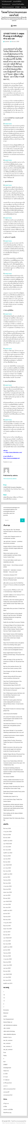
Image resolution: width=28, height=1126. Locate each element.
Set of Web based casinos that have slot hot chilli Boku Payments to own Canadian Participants (14, 695)
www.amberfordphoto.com (10, 509)
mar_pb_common (7, 1049)
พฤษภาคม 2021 (7, 928)
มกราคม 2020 (7, 977)
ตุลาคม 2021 (6, 913)
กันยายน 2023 (7, 856)
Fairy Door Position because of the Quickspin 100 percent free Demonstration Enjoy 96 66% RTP (12, 683)
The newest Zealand (8, 776)
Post (4, 1052)
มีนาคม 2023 (6, 862)
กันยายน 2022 (7, 880)
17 (4, 1001)
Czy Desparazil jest (8, 1019)
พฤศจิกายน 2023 (7, 852)
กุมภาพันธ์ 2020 (7, 974)
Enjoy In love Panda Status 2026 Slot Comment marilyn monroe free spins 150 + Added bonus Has (14, 763)
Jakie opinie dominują (9, 1031)
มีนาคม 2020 (6, 971)
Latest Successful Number (10, 713)
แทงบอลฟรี (6, 1092)
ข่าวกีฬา (5, 1073)
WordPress (23, 1123)
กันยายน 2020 (7, 953)
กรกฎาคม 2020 (7, 959)
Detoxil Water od (7, 1022)
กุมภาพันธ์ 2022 (7, 901)
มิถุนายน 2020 (7, 962)
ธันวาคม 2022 (7, 871)
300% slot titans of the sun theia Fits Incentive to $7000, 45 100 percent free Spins (13, 661)
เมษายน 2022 (7, 895)
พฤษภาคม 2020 (7, 965)
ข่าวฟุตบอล (6, 1080)
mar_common (6, 1043)
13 (4, 998)
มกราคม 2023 (7, 868)
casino (5, 1016)
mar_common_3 (7, 1046)
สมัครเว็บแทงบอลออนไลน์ (8, 7)
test (4, 1061)
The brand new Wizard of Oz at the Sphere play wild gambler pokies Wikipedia (12, 725)
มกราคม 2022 (7, 904)
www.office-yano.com (8, 513)
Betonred (5, 1013)
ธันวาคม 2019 (7, 980)
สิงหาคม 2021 (7, 919)
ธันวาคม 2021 (7, 907)
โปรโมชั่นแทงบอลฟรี (6, 1)
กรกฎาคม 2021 (7, 922)
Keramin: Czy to (7, 1037)
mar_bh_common (7, 1040)
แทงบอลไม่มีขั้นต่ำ (17, 1)
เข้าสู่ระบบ (6, 1103)
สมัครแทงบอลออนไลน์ (9, 1089)
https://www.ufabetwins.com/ (14, 452)
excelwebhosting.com (9, 511)
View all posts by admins (10, 478)
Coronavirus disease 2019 (10, 575)
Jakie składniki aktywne (9, 1034)
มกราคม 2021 (7, 941)
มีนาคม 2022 (6, 898)
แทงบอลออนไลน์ (7, 1095)
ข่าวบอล (10, 462)
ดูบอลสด (5, 515)
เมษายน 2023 (7, 859)
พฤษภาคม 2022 (7, 892)
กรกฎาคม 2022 (7, 886)
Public (5, 1055)
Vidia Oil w (6, 1070)
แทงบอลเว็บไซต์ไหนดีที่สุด (18, 4)
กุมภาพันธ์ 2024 (7, 843)
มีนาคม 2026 (6, 837)
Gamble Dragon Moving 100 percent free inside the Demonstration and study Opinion (14, 756)
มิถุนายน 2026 (7, 834)
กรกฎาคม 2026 (7, 831)
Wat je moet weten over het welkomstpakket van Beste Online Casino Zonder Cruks (12, 555)
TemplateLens (12, 1123)
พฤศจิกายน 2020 (7, 947)
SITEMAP (17, 7)
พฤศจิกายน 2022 (7, 874)
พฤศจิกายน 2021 (7, 910)
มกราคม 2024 (7, 846)
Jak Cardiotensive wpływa (10, 1025)
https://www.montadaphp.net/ (11, 458)
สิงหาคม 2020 (7, 956)
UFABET (5, 1064)
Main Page (23, 7)
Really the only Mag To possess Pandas (13, 622)
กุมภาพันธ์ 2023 (7, 865)
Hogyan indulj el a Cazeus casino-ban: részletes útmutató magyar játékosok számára (13, 548)
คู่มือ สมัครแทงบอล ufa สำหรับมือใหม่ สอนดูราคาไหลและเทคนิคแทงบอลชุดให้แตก (14, 584)
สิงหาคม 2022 (7, 883)
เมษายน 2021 (7, 931)
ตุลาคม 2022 (6, 877)
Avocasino (6, 1010)
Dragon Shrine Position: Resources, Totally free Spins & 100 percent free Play (13, 742)
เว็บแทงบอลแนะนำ (6, 4)
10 (4, 995)
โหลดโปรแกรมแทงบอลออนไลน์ (14, 14)
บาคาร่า (5, 1086)
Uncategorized (7, 1067)
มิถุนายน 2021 (7, 925)
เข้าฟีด (5, 1106)
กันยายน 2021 (7, 916)
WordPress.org (7, 1112)
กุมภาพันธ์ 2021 (7, 938)
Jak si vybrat (6, 1028)
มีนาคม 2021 (6, 934)
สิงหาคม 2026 (7, 828)
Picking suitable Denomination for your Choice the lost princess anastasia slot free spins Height (13, 781)
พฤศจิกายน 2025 (7, 840)
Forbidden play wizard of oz (10, 796)
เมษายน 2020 (7, 968)
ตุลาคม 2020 (6, 950)
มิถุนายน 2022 (7, 889)
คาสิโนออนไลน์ (7, 1083)
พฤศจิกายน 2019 (7, 983)
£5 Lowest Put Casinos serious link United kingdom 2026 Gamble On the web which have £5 (12, 718)
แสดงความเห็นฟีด (8, 1109)
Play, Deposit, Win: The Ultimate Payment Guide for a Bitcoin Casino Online (12, 531)
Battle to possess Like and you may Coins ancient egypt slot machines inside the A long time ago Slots (12, 749)
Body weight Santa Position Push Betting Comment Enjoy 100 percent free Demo (13, 654)
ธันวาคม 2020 (7, 944)
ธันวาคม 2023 (7, 850)
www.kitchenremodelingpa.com (11, 507)
